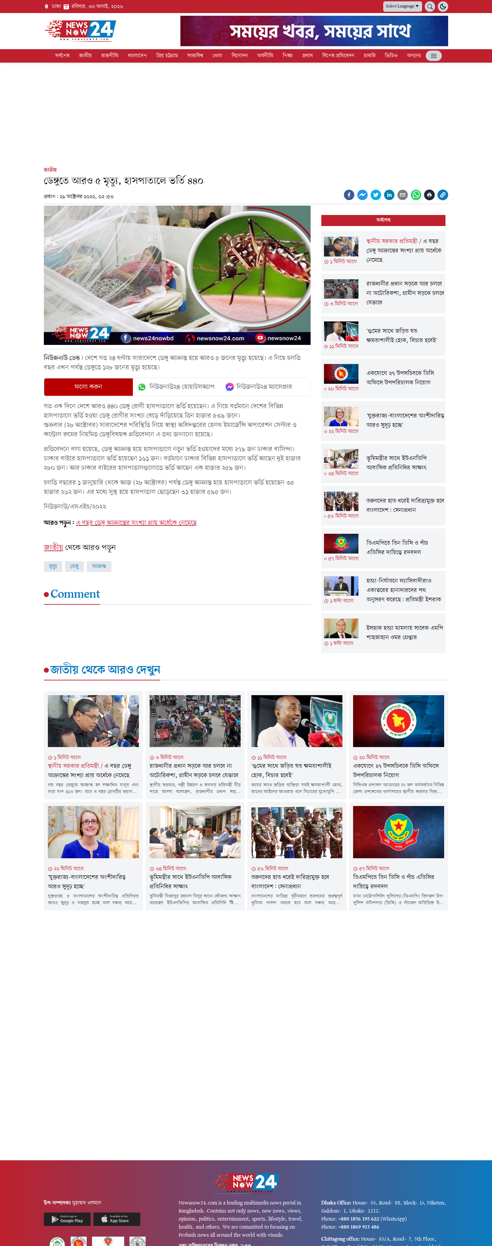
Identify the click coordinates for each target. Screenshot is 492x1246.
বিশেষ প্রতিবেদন (338, 56)
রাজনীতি (109, 56)
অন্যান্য (414, 56)
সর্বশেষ (62, 56)
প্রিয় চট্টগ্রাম (167, 56)
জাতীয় (85, 56)
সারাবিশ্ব (195, 56)
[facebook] (349, 195)
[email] (402, 195)
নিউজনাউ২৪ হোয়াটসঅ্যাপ (182, 387)
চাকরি (370, 56)
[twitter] (376, 195)
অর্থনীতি (265, 56)
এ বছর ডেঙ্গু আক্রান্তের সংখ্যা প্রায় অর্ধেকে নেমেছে (136, 523)
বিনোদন (240, 56)
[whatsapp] (416, 195)
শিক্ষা (288, 56)
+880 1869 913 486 (358, 1227)
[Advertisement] (246, 113)
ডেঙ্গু (74, 566)
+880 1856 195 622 (358, 1219)
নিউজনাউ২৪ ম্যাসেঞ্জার (264, 387)
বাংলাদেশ (137, 56)
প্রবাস (307, 56)
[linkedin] (389, 195)
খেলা (217, 56)
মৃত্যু (53, 566)
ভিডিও (391, 56)
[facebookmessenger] (362, 195)
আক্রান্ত (99, 566)
